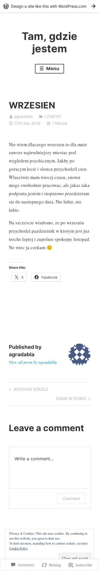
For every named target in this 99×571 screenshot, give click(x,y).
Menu (52, 68)
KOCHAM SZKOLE (28, 390)
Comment (71, 498)
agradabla (23, 116)
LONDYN (52, 116)
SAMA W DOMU (71, 399)
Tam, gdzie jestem (49, 42)
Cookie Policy (18, 548)
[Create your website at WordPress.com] (49, 6)
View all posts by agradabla (33, 362)
